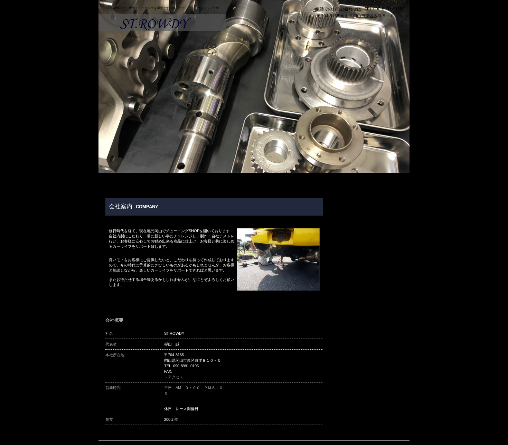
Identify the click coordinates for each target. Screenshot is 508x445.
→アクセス (173, 377)
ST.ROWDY (162, 22)
